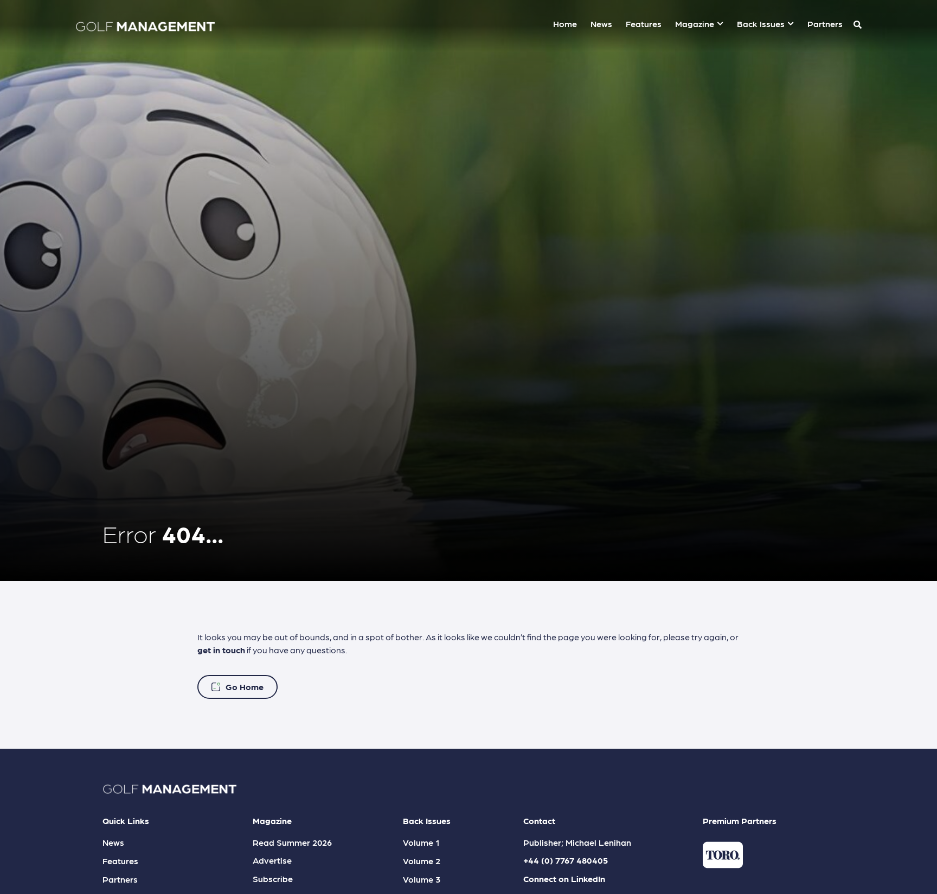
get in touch (221, 649)
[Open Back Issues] (790, 23)
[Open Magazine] (720, 23)
